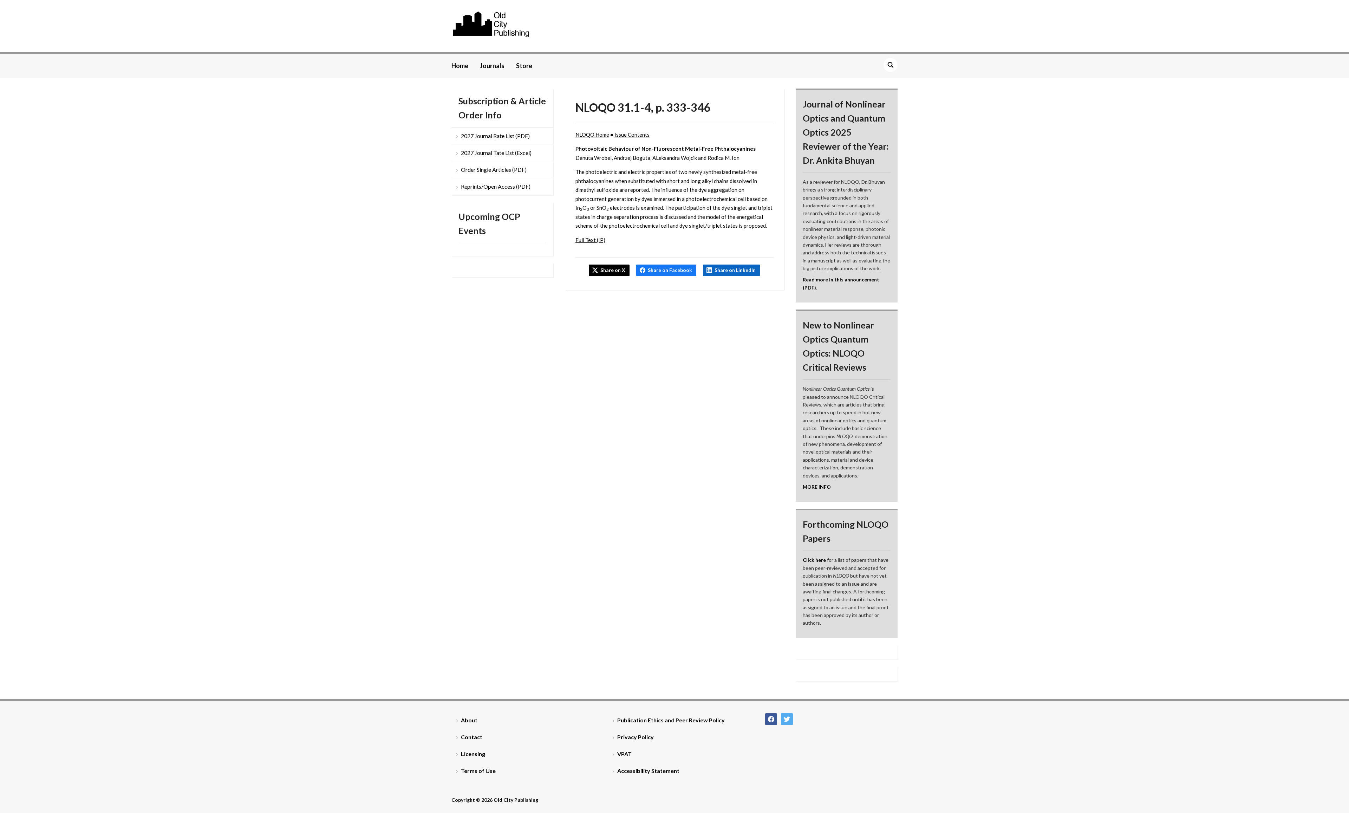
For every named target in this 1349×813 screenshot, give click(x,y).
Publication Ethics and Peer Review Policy (671, 720)
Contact (471, 737)
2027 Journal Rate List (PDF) (495, 135)
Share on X (612, 270)
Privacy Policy (635, 737)
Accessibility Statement (648, 770)
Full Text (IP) (590, 240)
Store (524, 66)
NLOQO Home (592, 134)
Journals (492, 66)
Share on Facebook (670, 270)
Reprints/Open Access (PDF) (495, 186)
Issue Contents (632, 134)
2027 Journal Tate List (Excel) (496, 152)
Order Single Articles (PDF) (494, 169)
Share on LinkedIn (735, 270)
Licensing (473, 753)
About (469, 720)
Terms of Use (478, 770)
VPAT (624, 753)
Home (459, 66)
